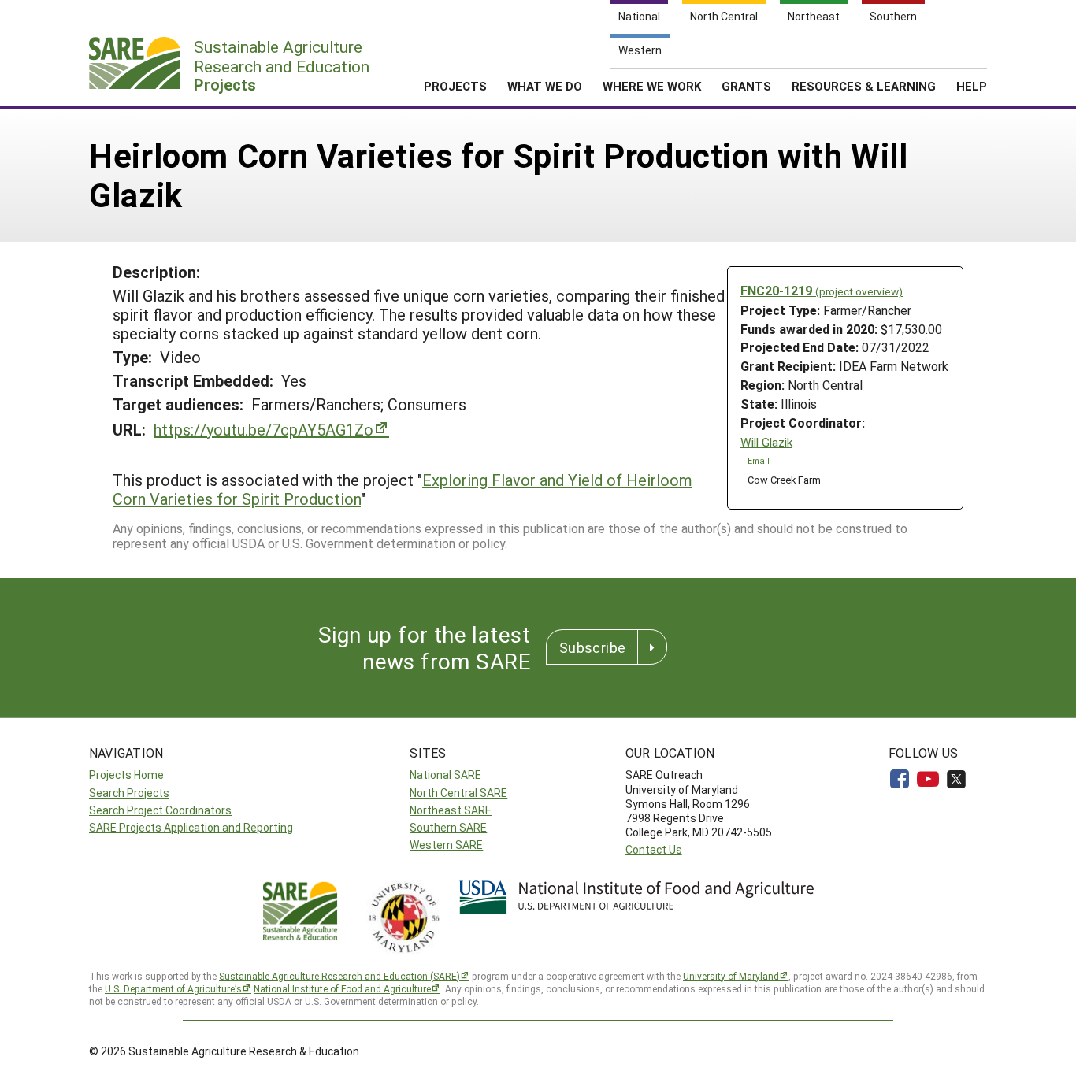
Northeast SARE (451, 810)
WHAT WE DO (544, 86)
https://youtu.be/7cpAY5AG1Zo (263, 429)
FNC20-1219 (821, 290)
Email (759, 460)
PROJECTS (455, 86)
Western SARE (446, 844)
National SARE (445, 774)
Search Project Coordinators (160, 810)
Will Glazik (766, 442)
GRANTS (746, 86)
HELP (971, 86)
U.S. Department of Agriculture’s (173, 988)
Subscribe (592, 647)
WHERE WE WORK (652, 86)
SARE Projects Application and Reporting (191, 827)
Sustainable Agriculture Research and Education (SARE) (339, 975)
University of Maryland (731, 975)
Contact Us (653, 849)
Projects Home (126, 774)
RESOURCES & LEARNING (864, 86)
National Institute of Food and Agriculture (342, 988)
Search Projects (129, 792)
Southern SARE (448, 827)
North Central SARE (458, 792)
